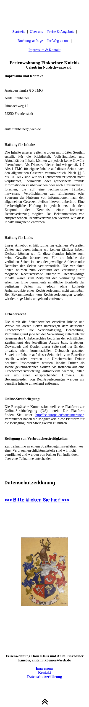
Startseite (18, 31)
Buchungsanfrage (30, 41)
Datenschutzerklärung (44, 677)
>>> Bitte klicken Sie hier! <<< (37, 500)
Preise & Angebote (60, 31)
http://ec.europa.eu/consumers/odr (59, 415)
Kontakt (44, 672)
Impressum (44, 668)
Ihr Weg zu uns (58, 41)
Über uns (36, 31)
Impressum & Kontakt (44, 50)
